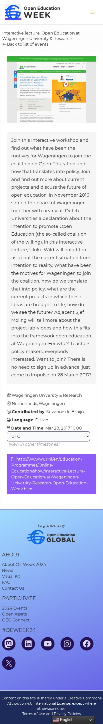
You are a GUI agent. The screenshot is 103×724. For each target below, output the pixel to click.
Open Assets (14, 614)
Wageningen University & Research (47, 395)
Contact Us (13, 588)
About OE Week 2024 (24, 564)
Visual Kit (11, 576)
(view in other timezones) (34, 444)
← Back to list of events (25, 44)
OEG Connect (16, 620)
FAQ (6, 582)
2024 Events (14, 608)
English (66, 720)
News (7, 570)
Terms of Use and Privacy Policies (51, 714)
